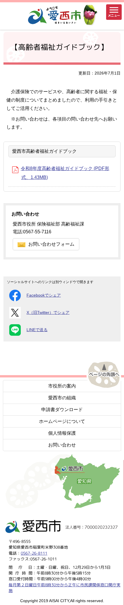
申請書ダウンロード (62, 409)
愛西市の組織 (62, 397)
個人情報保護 (62, 433)
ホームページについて (62, 421)
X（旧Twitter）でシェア (48, 312)
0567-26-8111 (34, 553)
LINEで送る (37, 330)
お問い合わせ (62, 444)
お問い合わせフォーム (51, 244)
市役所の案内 (62, 385)
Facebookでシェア (44, 295)
